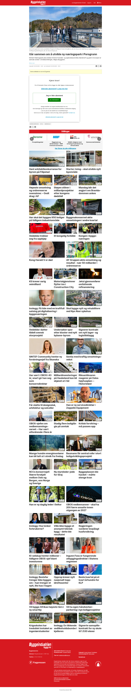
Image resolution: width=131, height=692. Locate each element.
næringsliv (48, 124)
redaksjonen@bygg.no (64, 655)
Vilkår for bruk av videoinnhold (61, 678)
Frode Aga (68, 650)
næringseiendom (34, 124)
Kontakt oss (72, 112)
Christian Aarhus (67, 652)
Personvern (56, 681)
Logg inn (89, 2)
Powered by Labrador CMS (65, 690)
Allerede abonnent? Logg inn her (54, 89)
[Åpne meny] (99, 3)
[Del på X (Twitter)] (98, 66)
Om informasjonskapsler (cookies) (62, 679)
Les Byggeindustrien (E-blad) (79, 2)
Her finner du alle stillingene (65, 148)
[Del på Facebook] (96, 66)
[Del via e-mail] (101, 66)
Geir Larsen (91, 654)
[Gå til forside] (38, 3)
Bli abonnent (54, 100)
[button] (32, 139)
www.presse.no (81, 667)
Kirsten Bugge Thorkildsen (90, 652)
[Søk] (94, 3)
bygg (41, 124)
